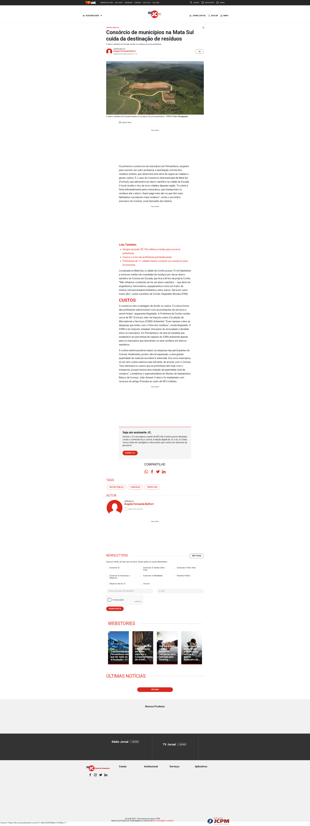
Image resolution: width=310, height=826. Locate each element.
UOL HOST (119, 3)
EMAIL (222, 3)
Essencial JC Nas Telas (186, 568)
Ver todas (196, 556)
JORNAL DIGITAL (199, 16)
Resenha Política (183, 576)
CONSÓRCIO (135, 487)
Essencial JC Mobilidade (153, 576)
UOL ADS (155, 3)
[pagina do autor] (114, 508)
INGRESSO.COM (106, 3)
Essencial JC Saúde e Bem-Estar (154, 568)
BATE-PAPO (209, 3)
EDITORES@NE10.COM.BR (163, 821)
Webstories (121, 623)
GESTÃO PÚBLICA (116, 487)
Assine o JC (130, 453)
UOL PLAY (147, 3)
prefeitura (152, 487)
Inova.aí (146, 584)
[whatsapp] (146, 472)
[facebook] (152, 472)
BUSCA (196, 3)
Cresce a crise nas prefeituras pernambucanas (147, 257)
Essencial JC (115, 568)
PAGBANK (128, 3)
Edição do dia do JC (117, 584)
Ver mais (155, 689)
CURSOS (137, 3)
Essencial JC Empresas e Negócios (120, 576)
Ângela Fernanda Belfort (124, 51)
